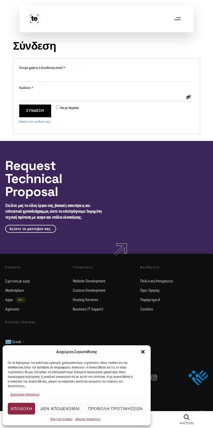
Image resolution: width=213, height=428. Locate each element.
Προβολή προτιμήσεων (115, 408)
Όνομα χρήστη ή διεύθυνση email (49, 67)
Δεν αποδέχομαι (60, 408)
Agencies (12, 309)
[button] (142, 351)
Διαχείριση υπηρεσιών (24, 394)
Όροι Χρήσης (150, 290)
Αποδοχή (21, 408)
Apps (14, 300)
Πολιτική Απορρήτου (156, 281)
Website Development (89, 281)
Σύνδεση (35, 110)
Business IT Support (88, 309)
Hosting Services (85, 300)
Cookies (146, 309)
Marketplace (14, 290)
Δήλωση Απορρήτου (88, 419)
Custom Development (89, 290)
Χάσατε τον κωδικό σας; (34, 122)
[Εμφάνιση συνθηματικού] (188, 97)
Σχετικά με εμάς (17, 281)
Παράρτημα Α (150, 300)
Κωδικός (33, 87)
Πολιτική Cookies (61, 419)
